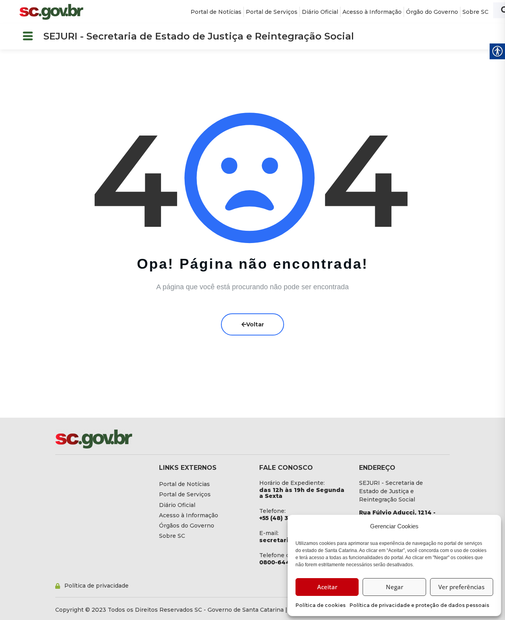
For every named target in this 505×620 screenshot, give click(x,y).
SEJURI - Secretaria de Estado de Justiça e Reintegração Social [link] (198, 36)
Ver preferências (461, 587)
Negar (394, 587)
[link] (51, 12)
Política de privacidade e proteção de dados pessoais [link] (419, 605)
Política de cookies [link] (321, 605)
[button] (27, 36)
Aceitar (327, 587)
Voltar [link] (255, 324)
